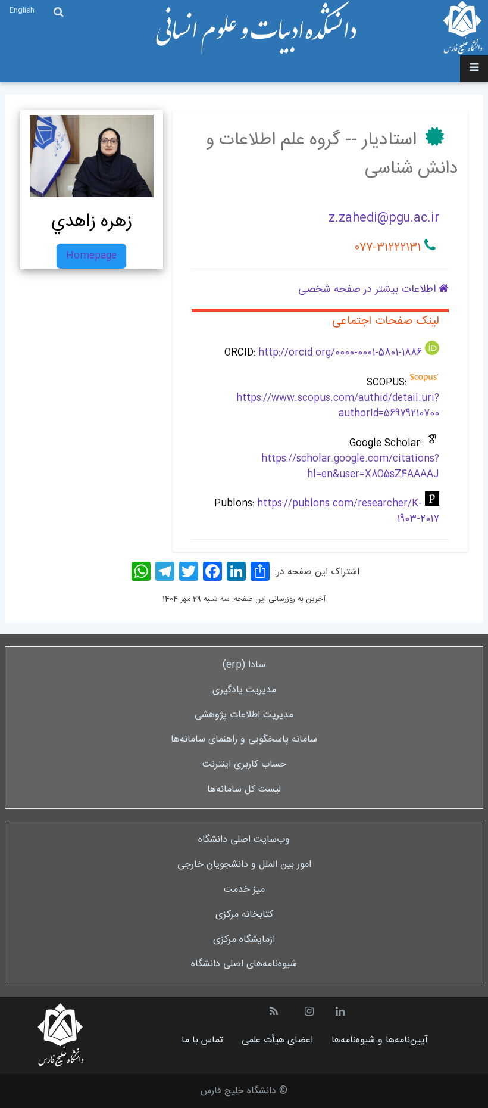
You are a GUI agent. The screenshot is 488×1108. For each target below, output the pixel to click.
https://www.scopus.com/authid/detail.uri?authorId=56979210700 (337, 406)
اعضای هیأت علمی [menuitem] (277, 1040)
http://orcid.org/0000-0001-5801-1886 (340, 353)
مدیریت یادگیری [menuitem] (244, 690)
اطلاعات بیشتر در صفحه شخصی (368, 289)
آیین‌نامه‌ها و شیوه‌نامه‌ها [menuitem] (379, 1040)
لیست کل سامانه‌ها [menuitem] (244, 790)
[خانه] (255, 28)
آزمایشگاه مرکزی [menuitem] (244, 940)
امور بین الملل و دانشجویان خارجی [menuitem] (244, 865)
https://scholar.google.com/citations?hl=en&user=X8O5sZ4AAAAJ (350, 467)
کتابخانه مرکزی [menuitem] (244, 915)
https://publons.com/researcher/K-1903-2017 (348, 511)
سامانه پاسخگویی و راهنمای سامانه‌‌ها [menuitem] (244, 740)
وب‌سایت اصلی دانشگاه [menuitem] (244, 840)
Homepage (91, 256)
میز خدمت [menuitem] (244, 890)
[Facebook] (212, 571)
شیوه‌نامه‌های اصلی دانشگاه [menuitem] (244, 964)
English (22, 10)
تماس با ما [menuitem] (202, 1040)
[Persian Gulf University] (462, 27)
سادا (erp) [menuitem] (244, 665)
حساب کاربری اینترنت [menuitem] (244, 765)
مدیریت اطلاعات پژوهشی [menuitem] (244, 715)
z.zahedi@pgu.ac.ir (384, 218)
